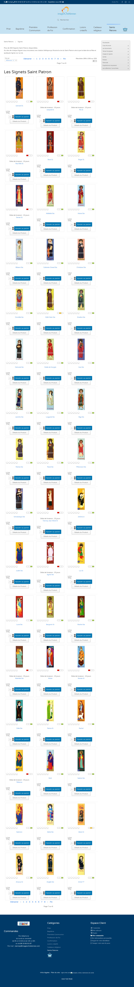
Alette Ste (50, 832)
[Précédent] (20, 902)
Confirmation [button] (69, 29)
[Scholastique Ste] (19, 499)
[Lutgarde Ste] (50, 399)
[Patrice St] (50, 710)
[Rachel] (81, 710)
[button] (128, 45)
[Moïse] (50, 657)
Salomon (19, 832)
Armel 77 (81, 882)
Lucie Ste (19, 624)
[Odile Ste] (19, 710)
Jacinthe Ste (19, 417)
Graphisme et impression (110, 65)
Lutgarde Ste (50, 417)
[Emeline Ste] (81, 299)
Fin (64, 59)
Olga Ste (81, 417)
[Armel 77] (81, 864)
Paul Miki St (19, 163)
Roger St (81, 159)
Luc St (81, 571)
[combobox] (67, 20)
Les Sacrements (107, 48)
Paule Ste (50, 467)
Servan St (19, 217)
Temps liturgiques (108, 51)
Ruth (50, 778)
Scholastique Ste (19, 517)
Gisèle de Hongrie (50, 367)
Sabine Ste (81, 778)
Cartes (104, 57)
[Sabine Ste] (81, 760)
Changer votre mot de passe (101, 943)
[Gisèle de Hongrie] (50, 349)
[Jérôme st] (81, 499)
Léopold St (50, 110)
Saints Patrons (52, 950)
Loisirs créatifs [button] (83, 29)
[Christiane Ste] (81, 249)
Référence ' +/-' (10, 60)
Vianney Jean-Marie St (50, 521)
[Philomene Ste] (81, 449)
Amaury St (19, 882)
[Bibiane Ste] (19, 249)
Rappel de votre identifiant (100, 940)
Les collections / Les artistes (110, 68)
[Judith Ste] (19, 553)
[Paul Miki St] (19, 142)
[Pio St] (81, 88)
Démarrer (28, 59)
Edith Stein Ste (50, 317)
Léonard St (19, 106)
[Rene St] (50, 142)
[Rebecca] (19, 760)
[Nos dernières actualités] (4, 2)
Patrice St (50, 728)
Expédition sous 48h (55, 2)
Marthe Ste (81, 624)
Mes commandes (98, 935)
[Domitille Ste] (19, 299)
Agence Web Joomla (66, 972)
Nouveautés (106, 42)
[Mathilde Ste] (19, 657)
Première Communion (55, 934)
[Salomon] (19, 814)
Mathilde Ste (19, 678)
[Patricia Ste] (19, 449)
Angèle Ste (50, 882)
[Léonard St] (19, 88)
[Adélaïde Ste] (50, 196)
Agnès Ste (50, 574)
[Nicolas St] (81, 657)
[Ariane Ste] (81, 196)
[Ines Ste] (81, 349)
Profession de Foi (53, 938)
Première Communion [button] (34, 29)
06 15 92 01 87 (20, 2)
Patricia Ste (19, 467)
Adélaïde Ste (50, 213)
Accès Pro (115, 2)
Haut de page (67, 979)
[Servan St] (19, 196)
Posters (105, 59)
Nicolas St (81, 678)
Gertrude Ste (19, 367)
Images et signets (108, 54)
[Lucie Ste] (19, 607)
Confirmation (52, 941)
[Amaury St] (19, 864)
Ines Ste (81, 367)
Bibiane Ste (19, 267)
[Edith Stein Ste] (50, 299)
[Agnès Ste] (50, 553)
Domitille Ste (19, 317)
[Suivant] (47, 902)
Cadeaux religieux (54, 947)
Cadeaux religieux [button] (97, 29)
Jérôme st (81, 517)
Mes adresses (97, 930)
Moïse (50, 678)
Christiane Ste (81, 267)
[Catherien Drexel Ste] (50, 249)
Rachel (81, 728)
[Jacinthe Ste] (19, 399)
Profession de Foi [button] (52, 29)
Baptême (50, 931)
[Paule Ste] (50, 449)
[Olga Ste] (81, 399)
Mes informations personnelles (102, 938)
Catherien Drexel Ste (50, 267)
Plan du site (55, 973)
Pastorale (105, 62)
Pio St (81, 110)
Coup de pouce (107, 45)
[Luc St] (81, 553)
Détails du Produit (19, 121)
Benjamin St (50, 624)
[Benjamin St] (50, 607)
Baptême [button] (20, 29)
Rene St (50, 159)
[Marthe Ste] (81, 607)
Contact (10, 2)
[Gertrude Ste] (19, 349)
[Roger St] (81, 142)
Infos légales (45, 973)
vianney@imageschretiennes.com (27, 946)
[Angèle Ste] (50, 864)
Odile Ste (19, 728)
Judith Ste (19, 571)
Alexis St (81, 832)
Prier (8, 29)
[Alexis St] (81, 814)
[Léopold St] (50, 88)
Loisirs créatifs (52, 944)
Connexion (96, 928)
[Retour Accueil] (67, 11)
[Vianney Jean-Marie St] (50, 499)
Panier (95, 933)
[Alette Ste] (50, 814)
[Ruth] (50, 760)
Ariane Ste (81, 213)
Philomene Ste (81, 467)
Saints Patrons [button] (112, 29)
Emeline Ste (81, 317)
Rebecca (19, 782)
